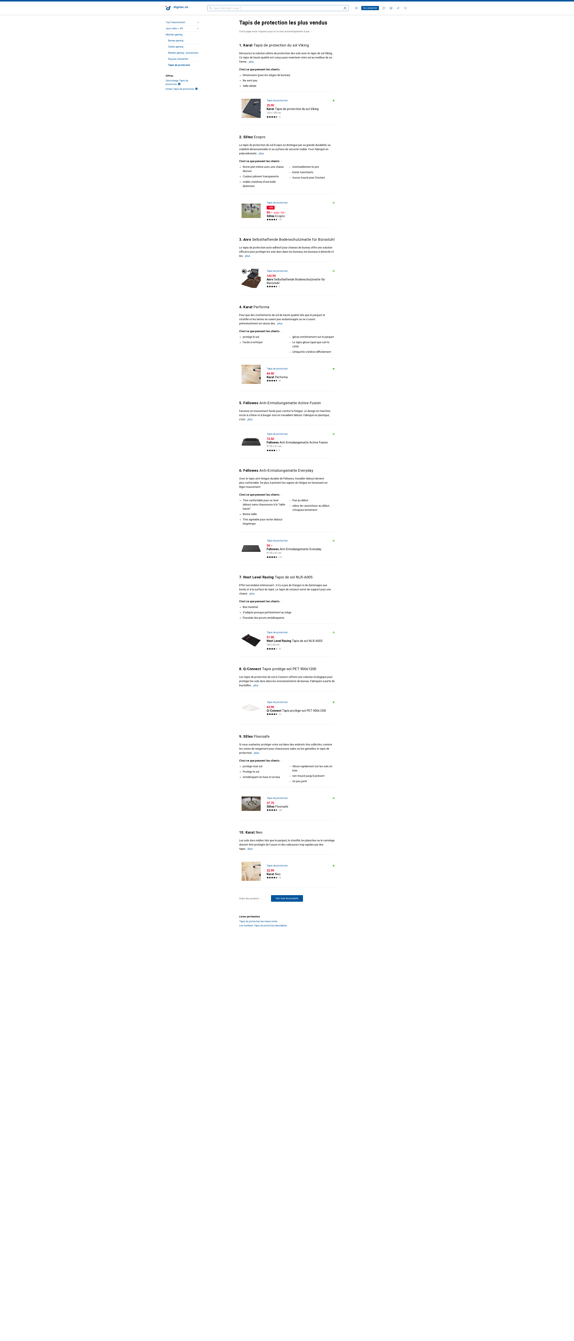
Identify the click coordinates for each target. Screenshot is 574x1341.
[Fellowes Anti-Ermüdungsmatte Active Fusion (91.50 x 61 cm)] (287, 442)
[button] (311, 31)
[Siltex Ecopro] (287, 211)
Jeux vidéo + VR (174, 28)
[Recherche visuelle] (345, 8)
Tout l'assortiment (175, 22)
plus (251, 61)
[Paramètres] (356, 8)
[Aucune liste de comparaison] (391, 8)
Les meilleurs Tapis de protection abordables (263, 925)
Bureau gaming (175, 40)
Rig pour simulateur (178, 59)
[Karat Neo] (287, 871)
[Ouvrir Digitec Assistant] (383, 8)
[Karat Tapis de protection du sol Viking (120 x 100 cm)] (287, 108)
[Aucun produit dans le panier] (405, 8)
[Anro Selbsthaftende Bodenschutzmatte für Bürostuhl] (287, 278)
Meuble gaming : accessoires (183, 52)
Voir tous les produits (287, 898)
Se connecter (370, 8)
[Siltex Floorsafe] (287, 803)
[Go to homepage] (177, 8)
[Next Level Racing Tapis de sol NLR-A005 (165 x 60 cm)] (287, 640)
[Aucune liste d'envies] (398, 8)
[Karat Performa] (287, 374)
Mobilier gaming (174, 34)
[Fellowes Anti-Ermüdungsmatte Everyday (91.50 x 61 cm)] (287, 548)
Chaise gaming (175, 46)
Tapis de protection (179, 65)
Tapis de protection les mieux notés (258, 921)
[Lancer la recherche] (210, 8)
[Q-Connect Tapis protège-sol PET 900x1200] (287, 708)
